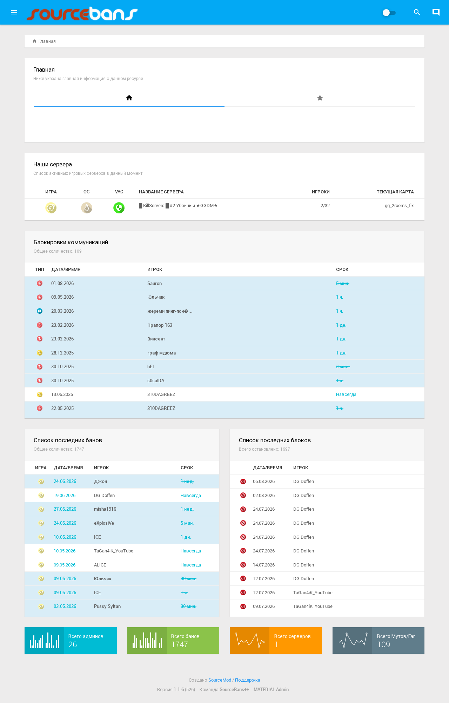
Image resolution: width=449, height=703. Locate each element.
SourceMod (219, 680)
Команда (224, 689)
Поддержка (247, 680)
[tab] (129, 98)
